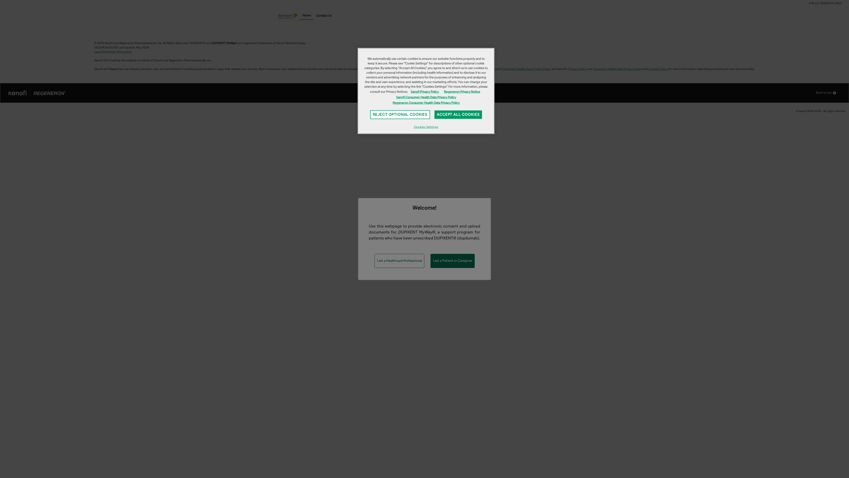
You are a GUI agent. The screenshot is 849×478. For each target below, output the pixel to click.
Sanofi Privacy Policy (425, 91)
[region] (426, 91)
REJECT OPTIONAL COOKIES (400, 114)
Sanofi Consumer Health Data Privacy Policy (426, 97)
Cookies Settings (426, 127)
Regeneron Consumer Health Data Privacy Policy (426, 102)
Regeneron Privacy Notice (462, 91)
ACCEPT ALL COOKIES (458, 114)
